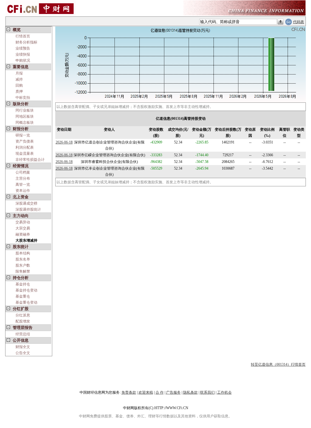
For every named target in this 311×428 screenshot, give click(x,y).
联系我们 (207, 392)
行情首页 (22, 36)
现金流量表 (24, 153)
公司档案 (22, 172)
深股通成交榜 (26, 203)
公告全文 (22, 353)
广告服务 (173, 392)
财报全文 (22, 347)
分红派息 (22, 315)
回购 (19, 85)
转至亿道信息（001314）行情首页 (278, 364)
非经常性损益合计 (30, 159)
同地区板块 (24, 116)
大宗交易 (22, 228)
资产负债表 (24, 141)
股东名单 (22, 259)
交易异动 (22, 222)
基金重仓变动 (26, 302)
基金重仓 (22, 296)
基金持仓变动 (26, 290)
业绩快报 (22, 54)
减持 (19, 79)
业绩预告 (22, 48)
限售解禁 (22, 271)
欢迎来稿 (145, 392)
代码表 (298, 22)
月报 (19, 73)
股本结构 (22, 253)
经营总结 (22, 334)
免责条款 (128, 392)
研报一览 (22, 135)
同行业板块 (24, 110)
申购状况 (22, 60)
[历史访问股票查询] (280, 22)
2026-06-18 (64, 142)
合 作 (160, 392)
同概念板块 (24, 122)
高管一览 (22, 184)
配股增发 (22, 321)
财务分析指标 (26, 42)
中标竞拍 (22, 97)
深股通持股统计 (28, 209)
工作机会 (224, 392)
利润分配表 (24, 147)
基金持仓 (22, 284)
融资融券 (22, 234)
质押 (19, 91)
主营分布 (22, 178)
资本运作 (22, 190)
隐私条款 (190, 392)
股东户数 (22, 265)
